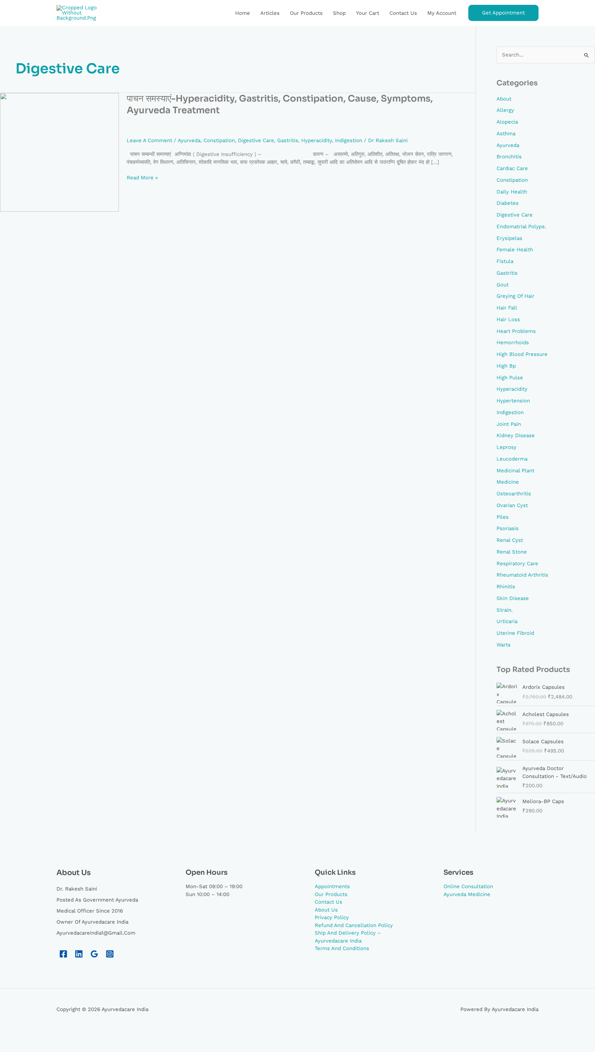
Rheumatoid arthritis (522, 575)
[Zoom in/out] (14, 1035)
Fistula (505, 261)
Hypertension (513, 401)
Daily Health (512, 192)
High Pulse (510, 378)
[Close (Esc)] (101, 1035)
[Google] (94, 954)
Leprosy (506, 447)
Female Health (515, 249)
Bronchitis (509, 157)
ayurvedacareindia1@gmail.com (95, 933)
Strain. (505, 610)
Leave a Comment (149, 140)
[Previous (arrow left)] (14, 1046)
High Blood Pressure (522, 354)
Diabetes (508, 203)
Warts (504, 645)
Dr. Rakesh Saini (76, 889)
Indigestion (348, 140)
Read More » (142, 177)
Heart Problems (516, 331)
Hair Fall (507, 308)
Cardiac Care (512, 168)
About (504, 99)
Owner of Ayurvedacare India (92, 922)
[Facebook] (63, 954)
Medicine (508, 482)
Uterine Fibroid (515, 633)
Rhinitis (506, 586)
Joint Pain (509, 424)
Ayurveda (189, 140)
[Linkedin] (79, 954)
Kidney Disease (516, 435)
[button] (503, 13)
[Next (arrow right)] (43, 1046)
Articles (270, 13)
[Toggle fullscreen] (43, 1035)
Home (242, 13)
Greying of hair (515, 296)
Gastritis (287, 140)
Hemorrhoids (513, 342)
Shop (339, 13)
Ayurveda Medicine (466, 894)
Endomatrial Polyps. (521, 226)
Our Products (306, 13)
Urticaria (507, 621)
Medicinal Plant (515, 470)
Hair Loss (508, 319)
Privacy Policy (332, 917)
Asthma (506, 133)
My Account (441, 13)
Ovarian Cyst (512, 505)
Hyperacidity (316, 140)
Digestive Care (256, 140)
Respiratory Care (517, 563)
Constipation (219, 140)
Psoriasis (508, 528)
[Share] (72, 1035)
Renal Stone (512, 552)
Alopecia (507, 122)
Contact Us (403, 13)
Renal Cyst (510, 540)
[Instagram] (110, 954)
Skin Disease (513, 598)
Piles (503, 517)
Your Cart (367, 13)
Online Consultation (468, 886)
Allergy (505, 110)
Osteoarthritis (514, 494)
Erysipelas (509, 238)
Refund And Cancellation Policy (354, 925)
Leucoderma (512, 459)
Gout (503, 285)
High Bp (506, 366)
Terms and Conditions (342, 948)
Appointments (332, 886)
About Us (326, 910)
